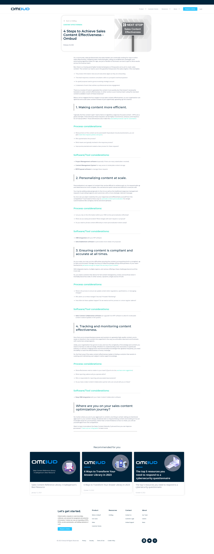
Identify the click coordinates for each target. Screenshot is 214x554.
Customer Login (129, 518)
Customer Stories (153, 9)
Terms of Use (100, 540)
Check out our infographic (90, 428)
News (143, 522)
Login (200, 9)
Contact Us (128, 515)
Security (91, 540)
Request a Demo (190, 9)
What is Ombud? (96, 515)
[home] (20, 9)
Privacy (84, 540)
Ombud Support (129, 522)
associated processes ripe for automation (123, 118)
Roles (93, 522)
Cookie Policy (111, 540)
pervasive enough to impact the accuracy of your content (100, 265)
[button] (142, 9)
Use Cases (95, 518)
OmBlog (111, 515)
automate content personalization (112, 199)
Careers (144, 518)
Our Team (145, 515)
